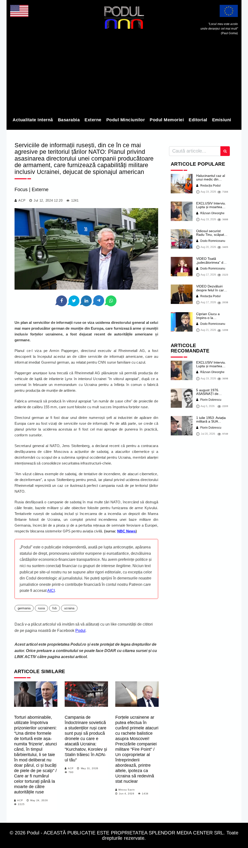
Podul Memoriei (167, 119)
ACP (21, 200)
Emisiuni (221, 119)
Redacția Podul (210, 185)
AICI (51, 590)
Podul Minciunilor (125, 119)
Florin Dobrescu (210, 399)
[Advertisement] (124, 77)
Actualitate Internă (33, 119)
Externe (93, 119)
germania (24, 608)
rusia (41, 608)
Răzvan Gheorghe (212, 213)
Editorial (198, 119)
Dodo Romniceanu (212, 241)
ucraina (69, 608)
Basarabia (69, 119)
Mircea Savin (126, 789)
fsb (54, 608)
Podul (80, 630)
